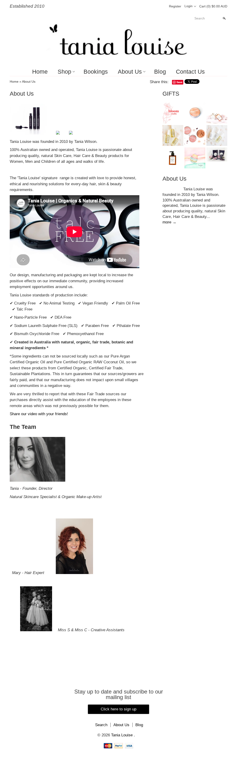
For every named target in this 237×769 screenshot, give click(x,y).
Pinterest (154, 6)
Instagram (162, 6)
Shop (64, 71)
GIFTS (170, 93)
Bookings (96, 71)
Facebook (146, 6)
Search (199, 18)
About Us (130, 71)
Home (40, 71)
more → (169, 222)
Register (175, 6)
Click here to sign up (118, 709)
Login (188, 6)
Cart (213, 6)
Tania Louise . (123, 735)
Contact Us (190, 71)
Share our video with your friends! (39, 414)
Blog (160, 71)
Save (179, 82)
